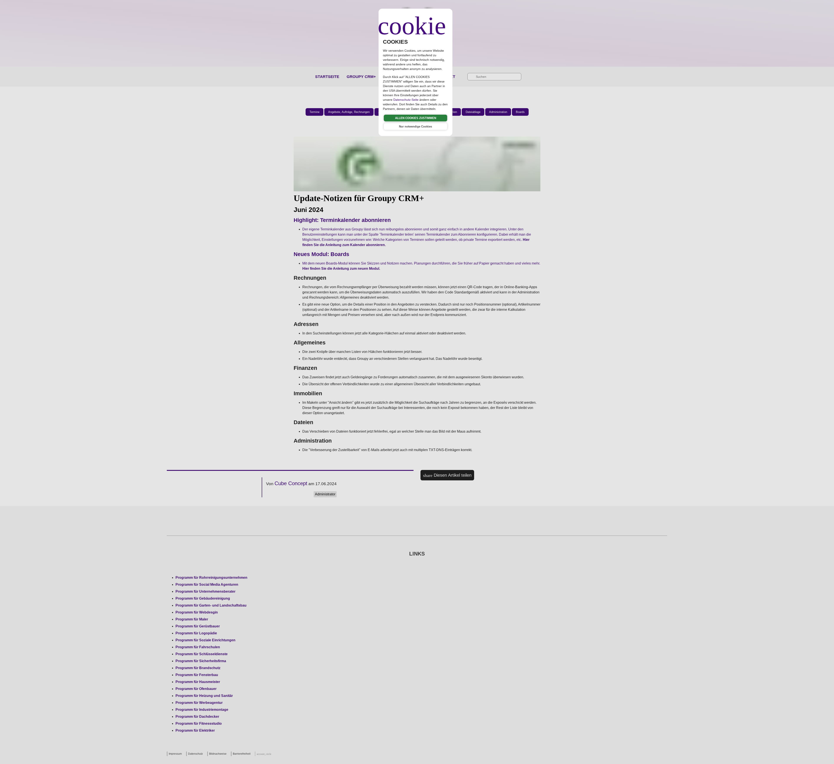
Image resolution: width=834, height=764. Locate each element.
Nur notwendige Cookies (415, 126)
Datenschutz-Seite (406, 99)
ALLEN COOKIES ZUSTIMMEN (415, 118)
